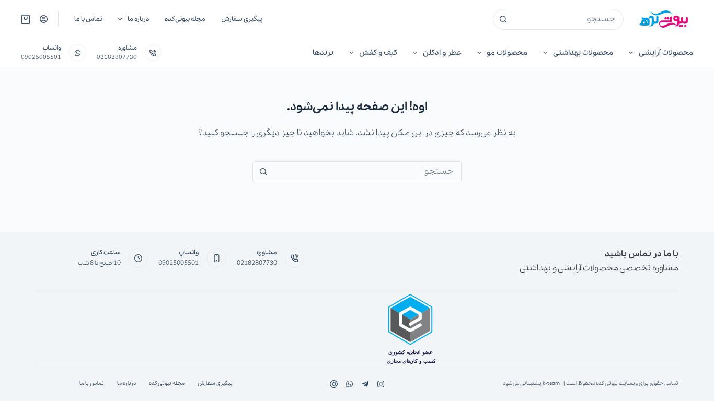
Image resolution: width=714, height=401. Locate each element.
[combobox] (568, 19)
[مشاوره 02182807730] (153, 53)
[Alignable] (334, 384)
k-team (551, 383)
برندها (323, 53)
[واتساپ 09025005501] (77, 53)
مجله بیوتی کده (185, 19)
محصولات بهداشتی (583, 53)
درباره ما (138, 19)
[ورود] (44, 19)
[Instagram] (349, 384)
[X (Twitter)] (365, 384)
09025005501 (41, 57)
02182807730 (117, 57)
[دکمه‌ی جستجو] (503, 19)
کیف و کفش (378, 53)
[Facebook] (381, 384)
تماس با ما (88, 19)
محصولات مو (507, 53)
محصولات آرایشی (666, 53)
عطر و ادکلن (442, 53)
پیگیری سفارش (241, 19)
